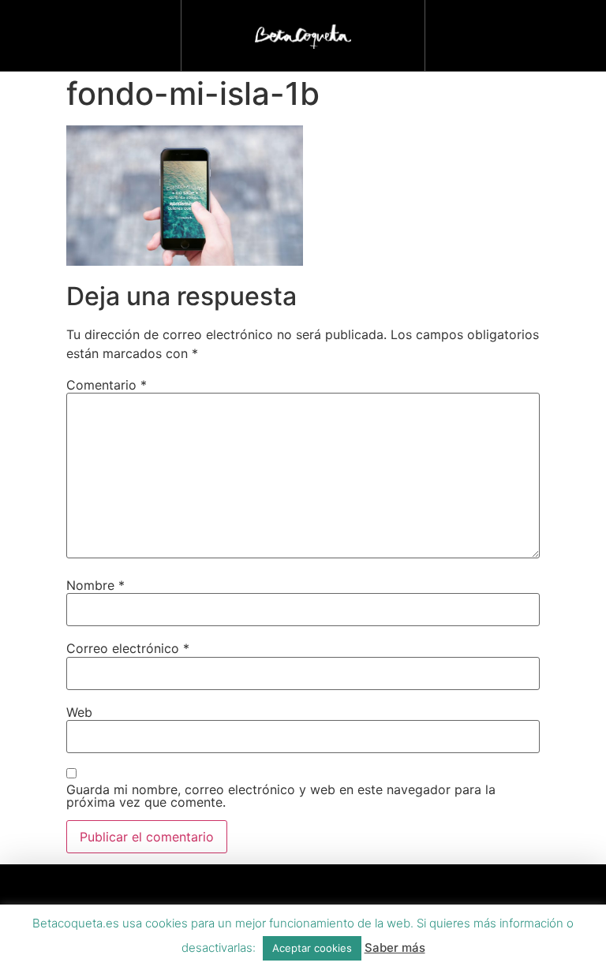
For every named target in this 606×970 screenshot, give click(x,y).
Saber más (395, 947)
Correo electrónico (127, 648)
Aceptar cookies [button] (312, 948)
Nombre (95, 585)
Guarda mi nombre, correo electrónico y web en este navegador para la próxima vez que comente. (281, 795)
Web (79, 712)
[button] (515, 32)
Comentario (106, 385)
